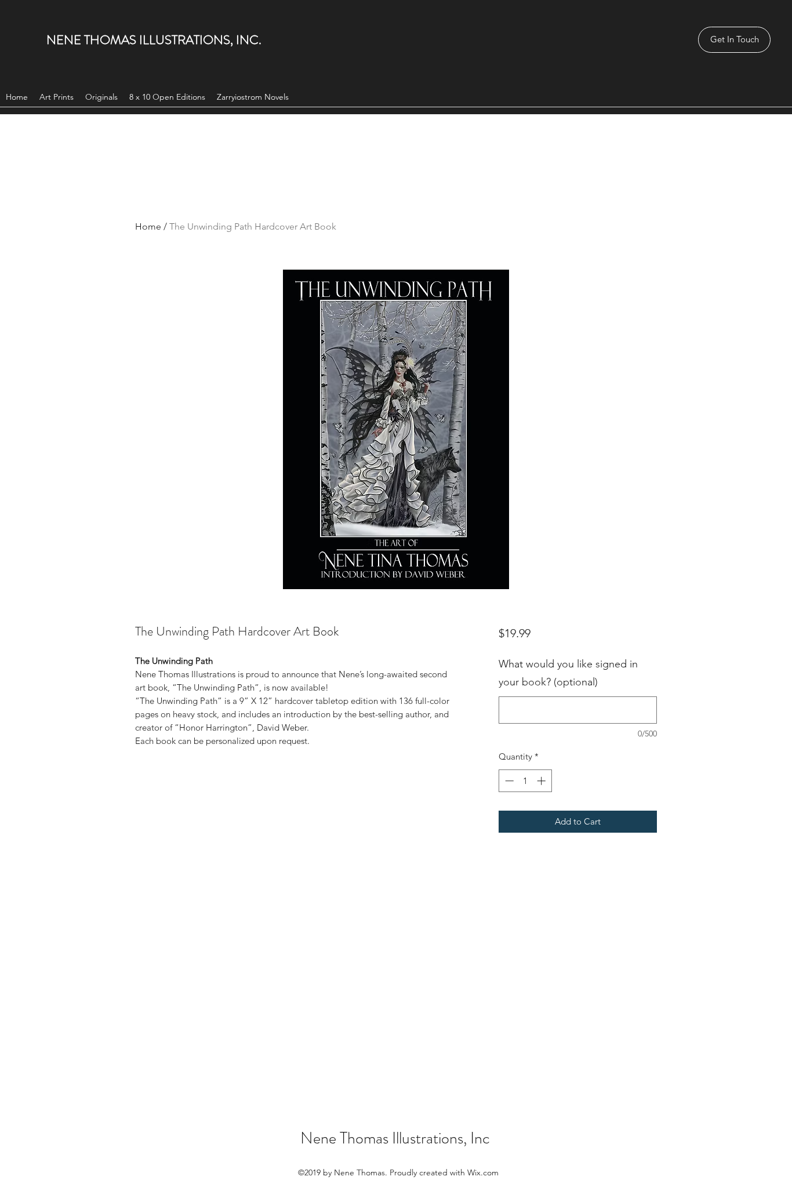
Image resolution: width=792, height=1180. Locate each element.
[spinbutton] (525, 780)
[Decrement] (508, 780)
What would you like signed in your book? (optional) (568, 673)
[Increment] (542, 780)
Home (148, 226)
